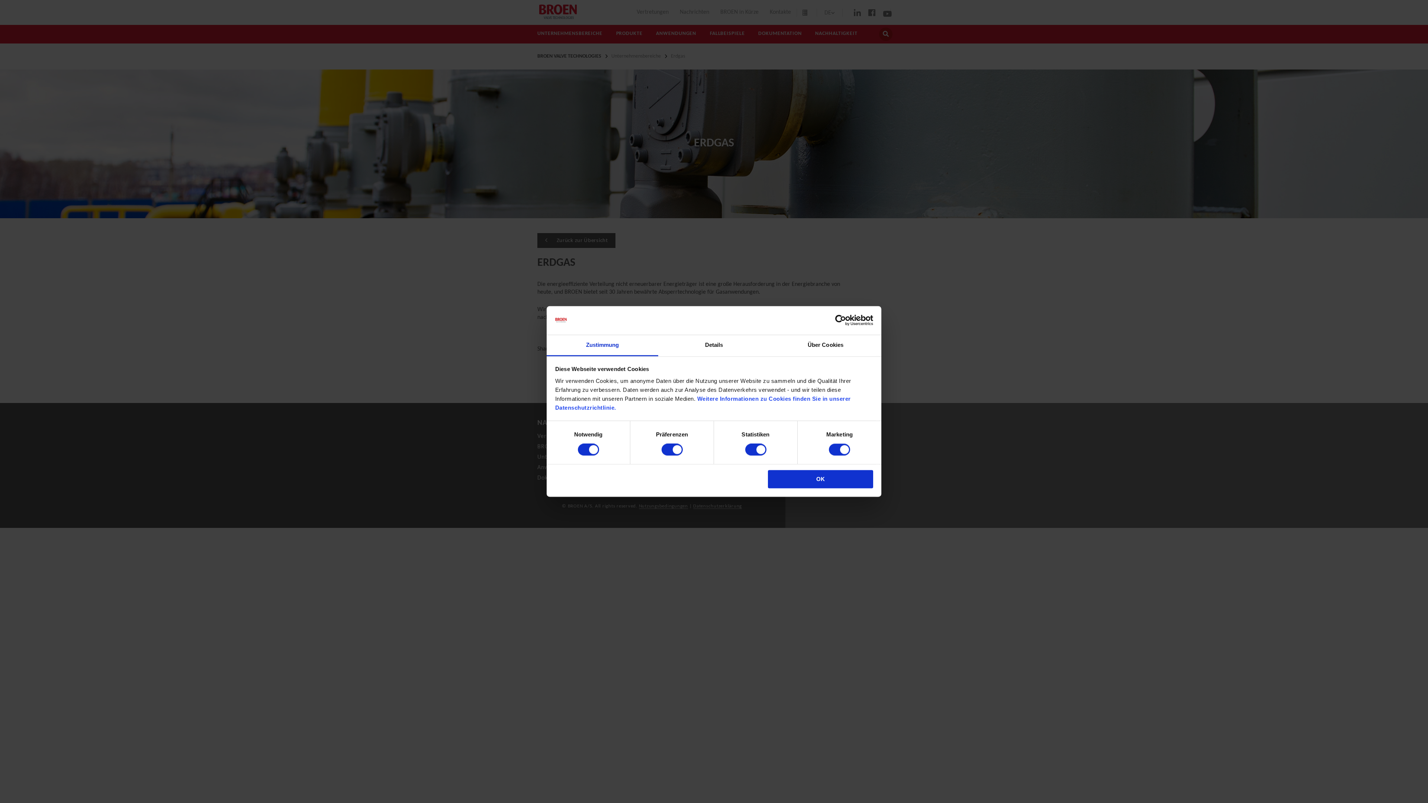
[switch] (672, 450)
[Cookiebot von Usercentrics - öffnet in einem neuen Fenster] (840, 320)
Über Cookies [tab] (825, 345)
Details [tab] (714, 345)
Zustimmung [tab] (602, 345)
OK (820, 479)
